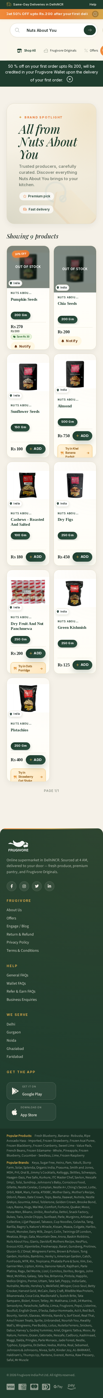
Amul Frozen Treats (20, 1320)
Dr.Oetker (39, 1345)
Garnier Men (15, 1266)
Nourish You (70, 1320)
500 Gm (67, 422)
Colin (57, 1231)
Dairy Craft (56, 1291)
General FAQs (17, 975)
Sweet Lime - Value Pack (75, 1145)
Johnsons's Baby (49, 1182)
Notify (25, 346)
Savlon (79, 1177)
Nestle (80, 1340)
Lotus (52, 1325)
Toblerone (47, 1202)
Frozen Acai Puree (82, 1140)
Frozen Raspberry (72, 1155)
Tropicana (42, 1261)
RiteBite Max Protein (79, 1291)
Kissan (57, 1226)
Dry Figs (65, 519)
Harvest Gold (27, 1291)
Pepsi (78, 1305)
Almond (65, 406)
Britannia (56, 1276)
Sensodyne (14, 1305)
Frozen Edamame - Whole (44, 1150)
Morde (24, 1286)
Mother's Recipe (83, 1192)
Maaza (67, 1226)
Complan (45, 1187)
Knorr (35, 1300)
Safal (10, 1360)
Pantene (46, 1355)
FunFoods (14, 1261)
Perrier (32, 1281)
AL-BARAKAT (81, 1350)
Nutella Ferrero (68, 1325)
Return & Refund (20, 934)
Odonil (11, 1197)
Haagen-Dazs (16, 1177)
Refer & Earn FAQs (21, 991)
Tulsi (19, 1182)
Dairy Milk (36, 1231)
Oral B (25, 1172)
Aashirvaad (87, 1335)
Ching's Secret (77, 1187)
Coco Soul (80, 1286)
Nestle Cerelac (27, 1187)
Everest (59, 1355)
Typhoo (12, 1345)
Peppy (65, 1281)
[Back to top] (90, 1391)
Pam (68, 1162)
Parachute (31, 1305)
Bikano (27, 1212)
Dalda (20, 1340)
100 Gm (20, 535)
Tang (89, 1222)
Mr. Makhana (59, 1300)
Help (93, 4)
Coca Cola (32, 1296)
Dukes (11, 1217)
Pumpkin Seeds (24, 299)
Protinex (89, 1246)
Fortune (63, 1207)
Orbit (10, 1192)
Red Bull (88, 1310)
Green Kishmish (72, 627)
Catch (86, 1256)
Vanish (23, 1315)
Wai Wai (38, 1207)
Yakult (77, 1162)
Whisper (65, 1286)
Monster (22, 1231)
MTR (25, 1261)
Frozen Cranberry (45, 1145)
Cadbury (72, 1335)
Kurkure (45, 1177)
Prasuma (62, 1167)
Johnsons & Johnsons (22, 1350)
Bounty (12, 1315)
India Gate (79, 1281)
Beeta (57, 1197)
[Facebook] (11, 886)
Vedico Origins (16, 1281)
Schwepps (88, 1172)
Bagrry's (22, 1226)
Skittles (75, 1172)
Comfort (50, 1207)
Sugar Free (47, 1162)
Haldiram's (14, 1355)
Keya (35, 1162)
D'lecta (43, 1310)
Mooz (85, 1207)
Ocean (33, 1335)
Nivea (43, 1350)
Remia (69, 1355)
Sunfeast (50, 1217)
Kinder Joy (63, 1350)
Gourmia (24, 1202)
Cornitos (56, 1271)
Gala (32, 1236)
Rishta (61, 1345)
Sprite (38, 1320)
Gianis (34, 1241)
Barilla (11, 1226)
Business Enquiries (22, 999)
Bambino (37, 1256)
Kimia (39, 1266)
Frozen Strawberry (55, 1140)
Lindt (72, 1300)
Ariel (57, 1330)
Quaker (75, 1207)
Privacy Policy (18, 942)
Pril (17, 1172)
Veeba (51, 1345)
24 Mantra (84, 1300)
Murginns (72, 1217)
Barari (63, 1246)
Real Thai (87, 1315)
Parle (61, 1217)
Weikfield (52, 1286)
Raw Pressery (84, 1355)
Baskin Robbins (78, 1236)
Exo (89, 1261)
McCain (43, 1291)
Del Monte (33, 1271)
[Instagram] (24, 886)
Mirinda (46, 1315)
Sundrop (29, 1182)
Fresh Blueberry (46, 1135)
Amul (35, 1202)
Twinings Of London (77, 1231)
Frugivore (66, 1305)
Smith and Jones (81, 1167)
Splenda (29, 1167)
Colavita (79, 1222)
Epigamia (25, 1345)
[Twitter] (37, 886)
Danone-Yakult (55, 1266)
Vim (82, 1261)
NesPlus (81, 1241)
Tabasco (46, 1222)
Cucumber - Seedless (36, 1155)
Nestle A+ (59, 1187)
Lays (10, 1207)
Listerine (89, 1305)
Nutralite (13, 1286)
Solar (18, 1167)
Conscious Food (73, 1182)
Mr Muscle (22, 1360)
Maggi (11, 1340)
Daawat (67, 1197)
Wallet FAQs (16, 983)
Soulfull (12, 1310)
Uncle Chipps (33, 1217)
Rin (32, 1261)
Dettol (63, 1212)
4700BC (46, 1192)
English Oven (28, 1310)
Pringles (31, 1340)
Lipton (29, 1266)
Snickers (85, 1325)
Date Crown (35, 1197)
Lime (55, 1155)
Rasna (18, 1207)
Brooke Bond (86, 1202)
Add (38, 449)
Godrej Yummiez (41, 1330)
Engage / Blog (18, 926)
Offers (11, 918)
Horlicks (23, 1256)
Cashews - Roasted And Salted (27, 522)
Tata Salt (54, 1281)
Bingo (23, 1236)
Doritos (68, 1271)
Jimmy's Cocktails (42, 1172)
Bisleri (25, 1300)
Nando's (59, 1315)
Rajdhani (72, 1266)
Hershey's (37, 1286)
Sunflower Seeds (25, 411)
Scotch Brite (68, 1296)
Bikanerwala (15, 1296)
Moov (87, 1330)
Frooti (11, 1231)
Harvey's (22, 1330)
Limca (54, 1305)
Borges (79, 1271)
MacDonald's (49, 1296)
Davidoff (45, 1241)
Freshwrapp (49, 1246)
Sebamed (81, 1345)
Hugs (27, 1207)
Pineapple (70, 1150)
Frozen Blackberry (19, 1145)
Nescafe (59, 1335)
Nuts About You (18, 1241)
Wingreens (23, 1325)
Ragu (21, 1271)
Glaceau (34, 1315)
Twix (19, 1217)
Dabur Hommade (61, 1310)
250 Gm (67, 535)
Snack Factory (78, 1212)
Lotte (92, 1187)
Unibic (38, 1212)
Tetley (44, 1300)
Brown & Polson (68, 1251)
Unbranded (52, 1320)
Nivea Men (14, 1212)
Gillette (11, 1187)
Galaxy (31, 1276)
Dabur (11, 1330)
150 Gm (20, 427)
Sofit (51, 1350)
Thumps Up (31, 1355)
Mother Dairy (61, 1192)
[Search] (90, 30)
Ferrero (23, 1335)
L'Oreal (25, 1251)
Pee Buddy (39, 1325)
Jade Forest (66, 1340)
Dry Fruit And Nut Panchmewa (27, 626)
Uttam (42, 1281)
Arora (62, 1236)
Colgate (79, 1226)
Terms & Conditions (23, 950)
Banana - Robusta (70, 1135)
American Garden (69, 1256)
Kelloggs (62, 1172)
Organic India (45, 1167)
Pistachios (19, 730)
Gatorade (45, 1335)
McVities (20, 1276)
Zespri (48, 1231)
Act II (77, 1310)
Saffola (44, 1305)
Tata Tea (43, 1276)
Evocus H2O (15, 1246)
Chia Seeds (67, 303)
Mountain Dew (46, 1236)
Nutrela (79, 1197)
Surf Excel (73, 1315)
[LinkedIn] (49, 886)
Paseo (22, 1197)
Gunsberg (75, 1246)
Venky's (50, 1256)
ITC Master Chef (62, 1177)
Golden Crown (66, 1202)
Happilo (81, 1276)
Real (70, 1345)
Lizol (45, 1271)
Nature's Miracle (40, 1226)
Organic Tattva (71, 1330)
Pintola (69, 1276)
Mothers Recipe (63, 1241)
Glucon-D (13, 1251)
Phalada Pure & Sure (65, 1261)
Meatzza (12, 1236)
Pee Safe (32, 1177)
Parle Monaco (47, 1340)
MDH (10, 1172)
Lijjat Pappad (31, 1222)
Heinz (60, 1162)
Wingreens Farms (43, 1251)
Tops (48, 1197)
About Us (14, 910)
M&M (18, 1192)
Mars (26, 1192)
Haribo (90, 1226)
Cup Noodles (63, 1222)
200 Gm (20, 315)
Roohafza (51, 1212)
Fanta (35, 1192)
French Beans (16, 1150)
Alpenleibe (32, 1246)
